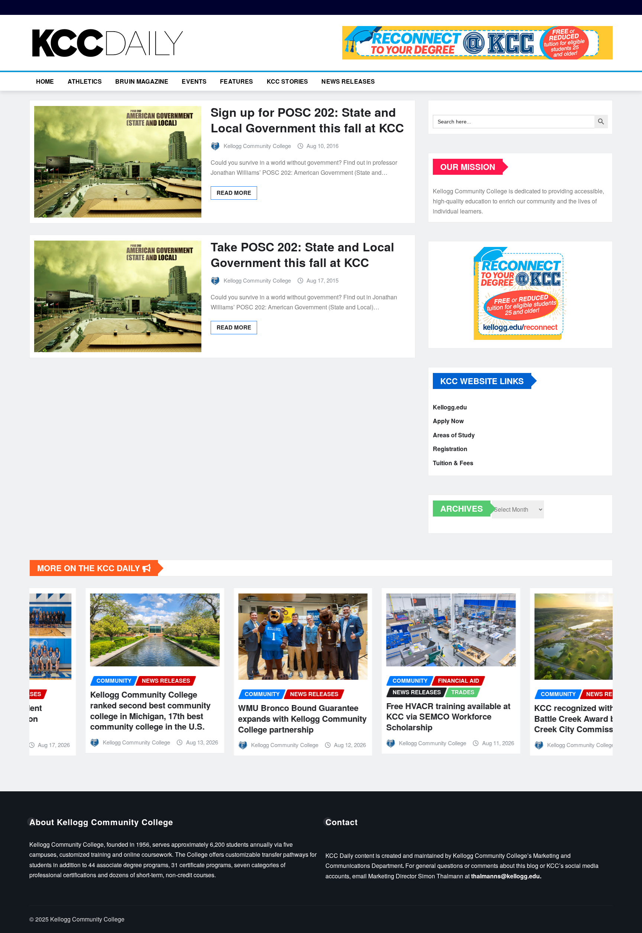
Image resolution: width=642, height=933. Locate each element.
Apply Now (448, 421)
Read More (234, 193)
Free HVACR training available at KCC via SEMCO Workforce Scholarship (392, 716)
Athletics (85, 81)
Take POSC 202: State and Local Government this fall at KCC (302, 254)
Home (45, 81)
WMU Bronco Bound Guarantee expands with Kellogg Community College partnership (246, 718)
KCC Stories (287, 81)
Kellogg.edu (450, 407)
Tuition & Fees (453, 463)
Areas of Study (454, 435)
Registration (450, 449)
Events (194, 81)
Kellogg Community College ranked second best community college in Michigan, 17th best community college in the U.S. (94, 710)
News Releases (348, 81)
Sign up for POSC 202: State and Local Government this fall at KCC (307, 119)
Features (236, 81)
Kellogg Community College (257, 145)
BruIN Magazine (141, 81)
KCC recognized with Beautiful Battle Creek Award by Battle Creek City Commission (537, 718)
